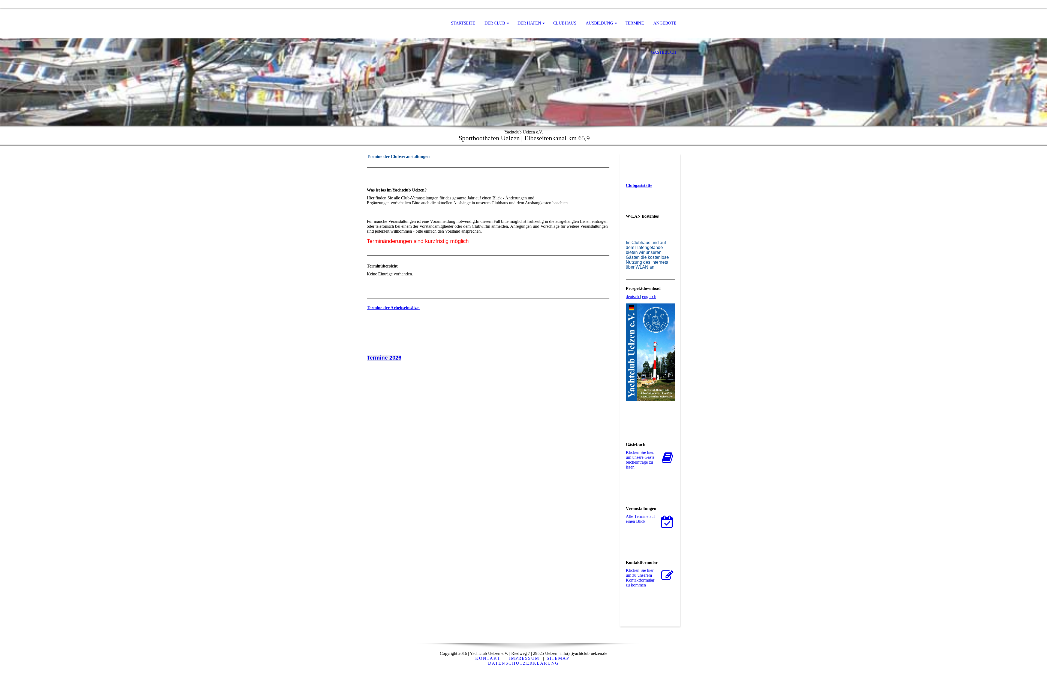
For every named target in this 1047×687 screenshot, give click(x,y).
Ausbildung (599, 23)
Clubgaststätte (639, 185)
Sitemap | (559, 658)
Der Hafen (529, 23)
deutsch (632, 296)
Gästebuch (663, 52)
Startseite (463, 23)
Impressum (524, 658)
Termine (634, 23)
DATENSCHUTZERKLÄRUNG (523, 663)
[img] (394, 23)
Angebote (664, 23)
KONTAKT (488, 658)
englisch (649, 296)
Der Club (495, 23)
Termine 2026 (384, 358)
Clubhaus (564, 23)
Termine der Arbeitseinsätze (393, 307)
